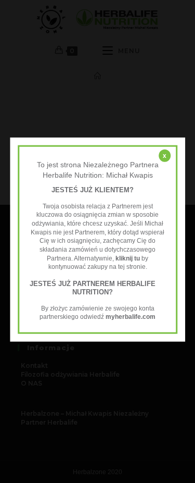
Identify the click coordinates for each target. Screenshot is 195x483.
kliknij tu (127, 258)
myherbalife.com (130, 316)
